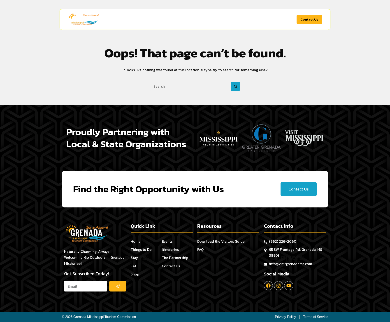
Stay (179, 19)
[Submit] (117, 286)
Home (132, 19)
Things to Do (154, 19)
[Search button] (235, 86)
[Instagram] (278, 285)
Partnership (281, 19)
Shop (215, 19)
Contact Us (309, 19)
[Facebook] (268, 285)
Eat (197, 19)
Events (236, 19)
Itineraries (256, 19)
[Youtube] (288, 285)
